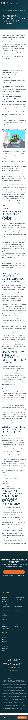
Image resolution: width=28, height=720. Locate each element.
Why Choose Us (5, 646)
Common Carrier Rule (9, 385)
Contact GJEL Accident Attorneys (16, 515)
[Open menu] (25, 3)
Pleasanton (4, 626)
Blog (3, 639)
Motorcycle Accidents (19, 597)
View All (16, 601)
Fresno (16, 624)
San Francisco (4, 622)
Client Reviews (5, 641)
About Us (4, 635)
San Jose (17, 622)
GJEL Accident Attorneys (8, 531)
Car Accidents (4, 595)
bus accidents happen (8, 112)
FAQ (2, 644)
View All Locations (5, 628)
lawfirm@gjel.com (14, 670)
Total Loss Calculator (6, 653)
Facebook (8, 673)
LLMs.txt (20, 673)
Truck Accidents (18, 599)
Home (3, 10)
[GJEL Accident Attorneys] (7, 3)
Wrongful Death (5, 601)
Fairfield (16, 626)
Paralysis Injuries (5, 599)
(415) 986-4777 (22, 576)
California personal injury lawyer (10, 318)
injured (8, 185)
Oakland (3, 624)
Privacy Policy (5, 648)
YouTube (14, 673)
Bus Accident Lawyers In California (12, 10)
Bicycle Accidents (18, 595)
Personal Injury (5, 604)
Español (3, 650)
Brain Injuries (4, 597)
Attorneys (4, 637)
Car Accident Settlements (20, 604)
